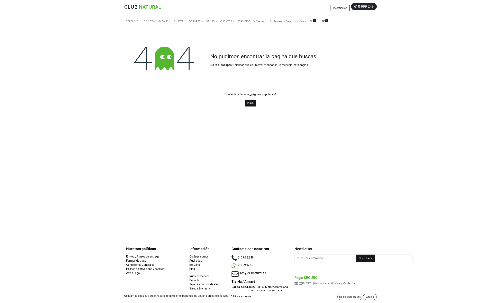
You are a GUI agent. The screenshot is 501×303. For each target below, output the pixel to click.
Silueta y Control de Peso (204, 284)
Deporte (194, 280)
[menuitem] (244, 21)
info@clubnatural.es (252, 273)
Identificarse (340, 7)
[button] (365, 258)
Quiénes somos (199, 256)
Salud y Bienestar (200, 288)
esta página (301, 64)
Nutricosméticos (199, 276)
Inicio (250, 103)
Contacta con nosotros (250, 249)
